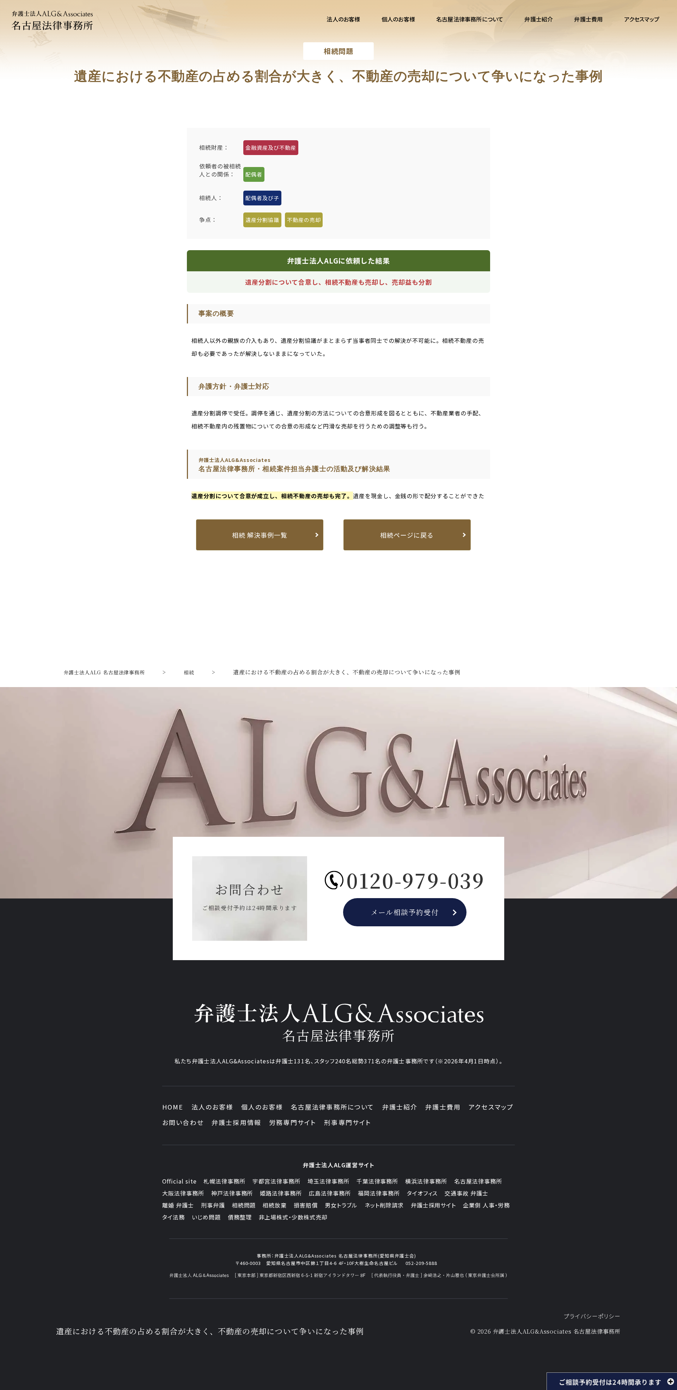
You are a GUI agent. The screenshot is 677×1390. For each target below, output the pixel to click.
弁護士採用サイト (433, 1205)
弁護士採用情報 (236, 1122)
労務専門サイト (292, 1122)
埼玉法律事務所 (328, 1181)
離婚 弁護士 (178, 1205)
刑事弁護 (213, 1205)
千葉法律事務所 (377, 1181)
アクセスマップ (491, 1106)
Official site (179, 1181)
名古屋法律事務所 (478, 1181)
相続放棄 (275, 1205)
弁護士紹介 (400, 1106)
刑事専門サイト (347, 1122)
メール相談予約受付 (405, 912)
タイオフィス (422, 1193)
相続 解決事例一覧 (259, 534)
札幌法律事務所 (224, 1181)
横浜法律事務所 (426, 1181)
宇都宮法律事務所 (276, 1181)
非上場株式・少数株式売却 (293, 1217)
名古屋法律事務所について (332, 1106)
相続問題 (244, 1205)
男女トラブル (341, 1205)
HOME (173, 1106)
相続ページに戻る (407, 534)
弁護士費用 (443, 1106)
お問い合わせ (183, 1122)
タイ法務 (173, 1217)
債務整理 (240, 1217)
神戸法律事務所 (232, 1193)
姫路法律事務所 (281, 1193)
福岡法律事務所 (379, 1193)
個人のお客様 (262, 1106)
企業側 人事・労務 (486, 1205)
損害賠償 (306, 1205)
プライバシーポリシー (592, 1316)
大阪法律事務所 (183, 1193)
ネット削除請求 (384, 1205)
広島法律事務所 (330, 1193)
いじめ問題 (206, 1217)
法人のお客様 (212, 1106)
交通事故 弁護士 (466, 1193)
